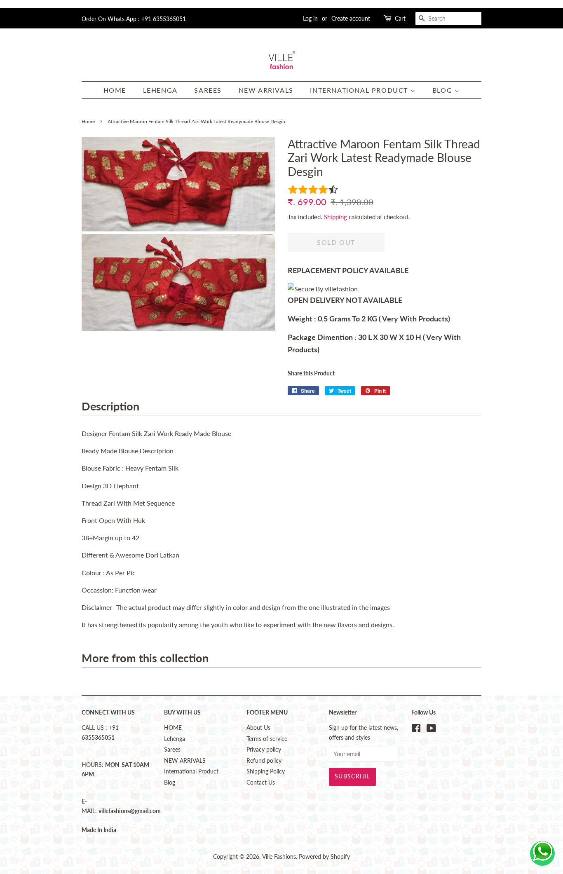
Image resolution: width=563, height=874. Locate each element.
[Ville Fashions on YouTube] (431, 729)
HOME (114, 90)
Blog (443, 90)
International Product (360, 90)
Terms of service (266, 739)
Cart (400, 18)
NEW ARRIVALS (266, 90)
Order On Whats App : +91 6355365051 (134, 18)
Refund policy (264, 760)
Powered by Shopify (324, 856)
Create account (350, 18)
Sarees (208, 90)
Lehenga (160, 90)
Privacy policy (263, 749)
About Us (258, 727)
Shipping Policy (265, 771)
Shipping (335, 216)
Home (88, 121)
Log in (310, 18)
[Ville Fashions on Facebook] (416, 729)
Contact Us (260, 782)
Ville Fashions (279, 856)
